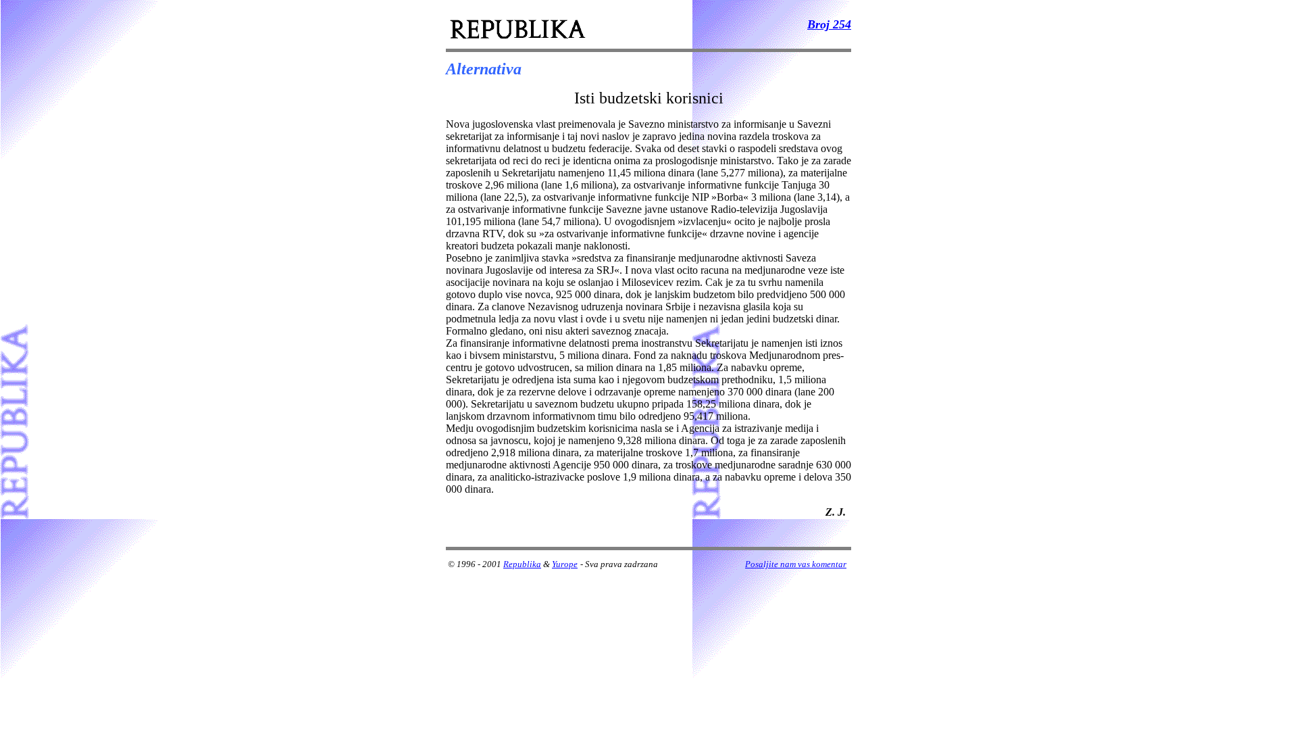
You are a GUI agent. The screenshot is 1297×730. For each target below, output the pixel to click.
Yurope (565, 564)
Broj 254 (829, 24)
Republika (522, 564)
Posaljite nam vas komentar (795, 564)
